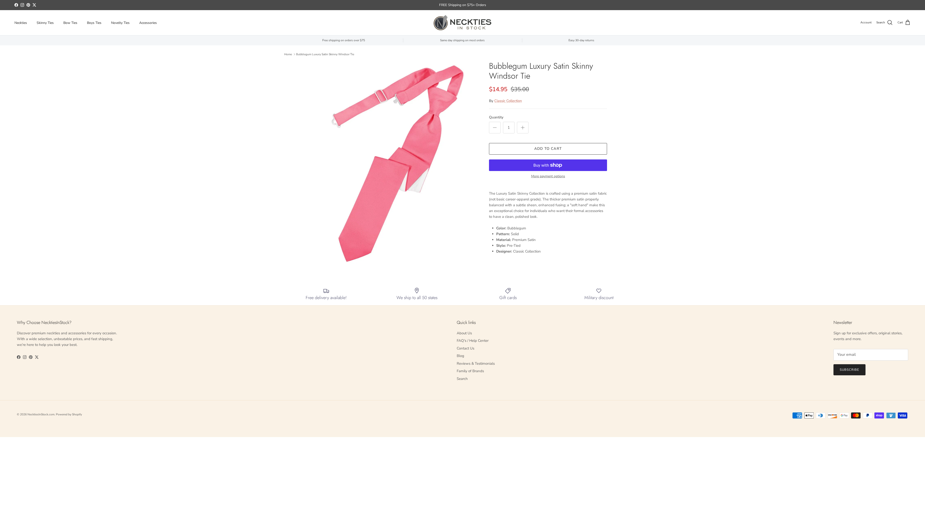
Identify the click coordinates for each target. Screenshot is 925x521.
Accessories (148, 23)
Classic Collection (508, 100)
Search (462, 378)
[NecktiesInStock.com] (462, 22)
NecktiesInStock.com (40, 414)
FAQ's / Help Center (473, 340)
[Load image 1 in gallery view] (398, 163)
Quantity (496, 117)
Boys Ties (94, 23)
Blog (460, 355)
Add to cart (548, 148)
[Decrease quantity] (495, 127)
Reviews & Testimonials (476, 363)
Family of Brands (470, 371)
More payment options (548, 176)
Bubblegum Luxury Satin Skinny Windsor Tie (325, 54)
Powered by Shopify (69, 414)
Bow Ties (70, 23)
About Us (464, 333)
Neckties (20, 23)
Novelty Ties (120, 23)
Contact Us (465, 348)
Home (288, 54)
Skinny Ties (45, 23)
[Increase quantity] (523, 127)
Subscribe (849, 370)
